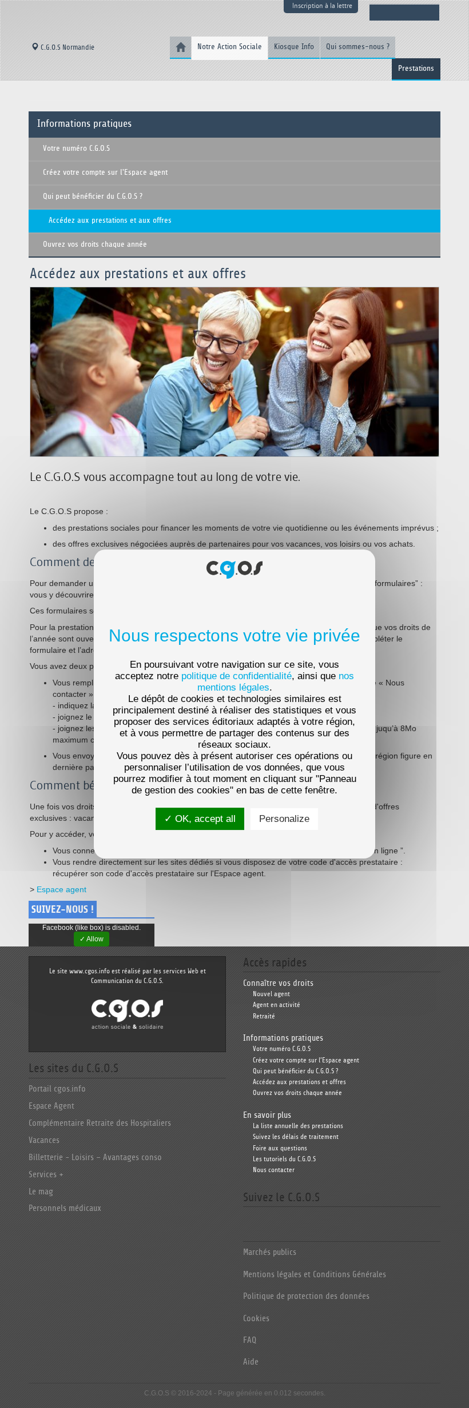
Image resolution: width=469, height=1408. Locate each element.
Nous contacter (274, 1170)
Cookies (256, 1318)
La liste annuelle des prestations (298, 1126)
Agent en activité (276, 1005)
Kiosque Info (294, 46)
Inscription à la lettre (322, 5)
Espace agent (63, 889)
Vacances (44, 1140)
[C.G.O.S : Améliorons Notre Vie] (127, 1013)
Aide (251, 1362)
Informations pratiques (84, 124)
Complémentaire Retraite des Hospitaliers (100, 1123)
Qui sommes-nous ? (357, 46)
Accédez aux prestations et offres (299, 1082)
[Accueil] (180, 48)
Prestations (416, 68)
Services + (46, 1175)
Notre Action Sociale (229, 46)
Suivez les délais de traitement (296, 1137)
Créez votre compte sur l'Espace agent (105, 172)
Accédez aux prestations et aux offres (110, 220)
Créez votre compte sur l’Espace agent (306, 1060)
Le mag (41, 1192)
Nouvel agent (271, 994)
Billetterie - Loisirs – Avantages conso (95, 1157)
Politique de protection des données (306, 1296)
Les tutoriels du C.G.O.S (284, 1159)
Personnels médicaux (65, 1208)
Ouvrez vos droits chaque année (95, 244)
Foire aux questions (280, 1148)
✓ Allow (92, 939)
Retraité (264, 1016)
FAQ (249, 1340)
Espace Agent (51, 1106)
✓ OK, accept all (200, 818)
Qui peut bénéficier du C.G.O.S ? (92, 196)
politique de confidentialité (236, 676)
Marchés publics (269, 1252)
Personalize (284, 818)
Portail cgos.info (57, 1089)
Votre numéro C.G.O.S (76, 148)
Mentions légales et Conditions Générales (314, 1274)
